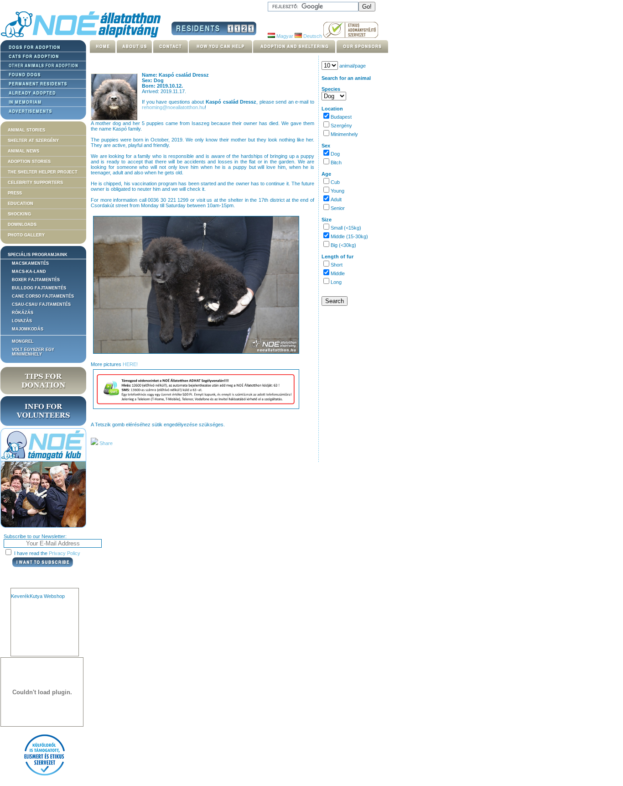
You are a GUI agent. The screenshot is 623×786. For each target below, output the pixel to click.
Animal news (23, 151)
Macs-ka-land (29, 271)
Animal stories (26, 130)
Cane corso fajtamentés (43, 296)
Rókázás (22, 312)
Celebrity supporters (35, 182)
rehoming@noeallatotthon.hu (173, 107)
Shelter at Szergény (33, 140)
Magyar (284, 36)
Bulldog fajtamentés (39, 288)
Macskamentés (30, 263)
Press (15, 193)
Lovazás (22, 321)
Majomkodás (27, 329)
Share (105, 443)
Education (20, 203)
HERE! (130, 364)
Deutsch (312, 36)
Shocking (19, 214)
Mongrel (23, 341)
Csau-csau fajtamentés (41, 304)
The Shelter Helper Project (43, 172)
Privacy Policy (64, 553)
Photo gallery (26, 235)
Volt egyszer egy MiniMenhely (33, 351)
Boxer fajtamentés (36, 280)
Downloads (22, 224)
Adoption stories (29, 161)
